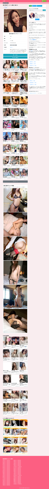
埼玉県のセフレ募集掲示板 (6, 465)
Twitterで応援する (15, 57)
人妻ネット (11, 47)
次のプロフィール (15, 181)
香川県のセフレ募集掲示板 (6, 479)
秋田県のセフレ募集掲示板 (6, 462)
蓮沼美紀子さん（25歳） (33, 65)
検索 (44, 10)
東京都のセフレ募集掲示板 (6, 466)
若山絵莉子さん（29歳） (33, 84)
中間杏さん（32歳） (32, 80)
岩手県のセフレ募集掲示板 (6, 461)
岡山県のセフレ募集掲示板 (6, 477)
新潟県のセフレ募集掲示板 (6, 467)
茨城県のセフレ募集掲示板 (17, 463)
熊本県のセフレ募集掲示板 (6, 482)
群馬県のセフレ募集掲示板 (17, 464)
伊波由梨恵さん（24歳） (33, 82)
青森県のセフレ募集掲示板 (17, 460)
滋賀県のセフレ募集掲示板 (6, 473)
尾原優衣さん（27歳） (33, 63)
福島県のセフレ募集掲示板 (6, 463)
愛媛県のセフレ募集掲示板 (17, 479)
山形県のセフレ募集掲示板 (17, 462)
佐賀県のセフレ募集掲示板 (6, 481)
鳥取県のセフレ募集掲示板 (6, 476)
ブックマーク (40, 5)
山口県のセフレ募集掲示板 (6, 478)
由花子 (32, 50)
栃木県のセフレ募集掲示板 (6, 464)
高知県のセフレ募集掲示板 (6, 480)
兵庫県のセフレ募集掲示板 (17, 474)
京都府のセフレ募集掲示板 (17, 473)
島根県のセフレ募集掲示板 (17, 476)
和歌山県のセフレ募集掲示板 (18, 475)
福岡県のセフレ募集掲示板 (17, 480)
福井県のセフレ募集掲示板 (17, 468)
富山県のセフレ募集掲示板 (17, 467)
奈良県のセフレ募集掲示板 (6, 475)
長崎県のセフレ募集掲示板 (17, 481)
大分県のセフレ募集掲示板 (17, 482)
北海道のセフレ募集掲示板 (6, 460)
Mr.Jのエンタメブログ (33, 93)
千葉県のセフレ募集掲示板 (17, 465)
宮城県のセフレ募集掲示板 (17, 461)
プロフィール (6, 6)
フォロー (37, 19)
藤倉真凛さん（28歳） (33, 61)
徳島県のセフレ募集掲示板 (17, 478)
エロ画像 (5, 7)
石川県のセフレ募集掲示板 (6, 468)
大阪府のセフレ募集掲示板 (6, 474)
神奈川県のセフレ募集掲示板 (18, 466)
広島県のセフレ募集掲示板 (17, 477)
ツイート (34, 5)
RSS (30, 5)
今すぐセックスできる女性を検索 (33, 8)
